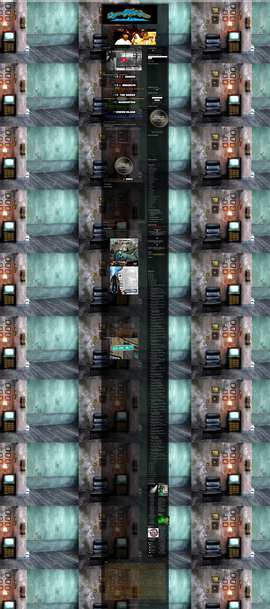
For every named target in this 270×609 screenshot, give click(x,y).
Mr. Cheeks (112, 584)
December (153, 280)
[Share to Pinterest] (132, 179)
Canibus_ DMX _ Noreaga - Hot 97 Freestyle (162, 527)
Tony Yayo (155, 594)
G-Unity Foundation (129, 574)
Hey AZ (150, 183)
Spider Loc (137, 593)
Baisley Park (128, 564)
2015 (150, 273)
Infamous (153, 577)
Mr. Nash (152, 498)
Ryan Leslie (115, 592)
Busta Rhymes (133, 567)
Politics (147, 586)
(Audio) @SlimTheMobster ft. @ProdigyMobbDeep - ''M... (156, 374)
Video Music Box (141, 597)
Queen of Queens (160, 587)
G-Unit (120, 574)
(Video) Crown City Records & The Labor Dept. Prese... (157, 299)
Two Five (151, 595)
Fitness (123, 573)
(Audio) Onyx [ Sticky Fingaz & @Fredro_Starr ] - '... (156, 417)
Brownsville (126, 567)
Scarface (129, 592)
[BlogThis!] (128, 179)
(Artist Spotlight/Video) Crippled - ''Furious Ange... (157, 356)
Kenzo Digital (158, 579)
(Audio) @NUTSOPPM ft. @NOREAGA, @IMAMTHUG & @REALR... (157, 400)
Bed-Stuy (108, 180)
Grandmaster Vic (108, 576)
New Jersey (134, 584)
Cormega (163, 568)
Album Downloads (144, 563)
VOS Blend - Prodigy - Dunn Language (161, 509)
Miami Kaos (119, 583)
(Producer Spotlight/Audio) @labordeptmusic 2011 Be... (156, 383)
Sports (142, 593)
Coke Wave (135, 568)
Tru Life (124, 595)
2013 (150, 275)
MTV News (151, 582)
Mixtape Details (135, 583)
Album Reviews (153, 563)
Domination (150, 572)
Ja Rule (115, 578)
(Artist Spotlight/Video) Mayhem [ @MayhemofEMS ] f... (157, 431)
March (152, 472)
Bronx (111, 567)
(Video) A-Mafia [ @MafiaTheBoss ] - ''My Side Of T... (157, 329)
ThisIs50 (151, 204)
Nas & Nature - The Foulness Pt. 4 (162, 536)
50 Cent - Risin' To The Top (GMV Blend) (162, 506)
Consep (158, 568)
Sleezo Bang (122, 593)
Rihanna (121, 591)
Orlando (124, 586)
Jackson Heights (123, 578)
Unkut (150, 205)
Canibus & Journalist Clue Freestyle (162, 531)
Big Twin (142, 566)
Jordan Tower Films (130, 579)
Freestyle (156, 573)
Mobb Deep (157, 583)
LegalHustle (154, 581)
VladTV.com (155, 597)
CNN (139, 567)
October (152, 283)
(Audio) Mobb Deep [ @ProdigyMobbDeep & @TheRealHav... (155, 341)
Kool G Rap (111, 581)
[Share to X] (129, 179)
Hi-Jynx (152, 521)
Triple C (120, 595)
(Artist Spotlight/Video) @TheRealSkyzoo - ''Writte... (156, 289)
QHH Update (152, 587)
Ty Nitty (155, 595)
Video (141, 180)
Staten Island (156, 593)
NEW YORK (123, 584)
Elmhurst (156, 572)
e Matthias (153, 552)
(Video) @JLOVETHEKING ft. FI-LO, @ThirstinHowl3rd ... (157, 323)
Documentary (133, 572)
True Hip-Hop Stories (131, 595)
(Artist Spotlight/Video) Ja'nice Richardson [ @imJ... (156, 444)
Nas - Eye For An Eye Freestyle (162, 549)
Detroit (116, 572)
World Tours (125, 598)
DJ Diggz (152, 569)
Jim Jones (161, 578)
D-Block (134, 569)
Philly (129, 586)
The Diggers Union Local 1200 (156, 219)
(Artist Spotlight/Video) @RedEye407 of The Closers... (157, 305)
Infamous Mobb (162, 577)
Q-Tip (114, 587)
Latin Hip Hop (140, 581)
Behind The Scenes (118, 566)
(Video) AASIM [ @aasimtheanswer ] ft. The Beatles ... (157, 332)
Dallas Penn (151, 171)
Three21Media (141, 594)
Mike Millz (152, 503)
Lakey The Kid (124, 581)
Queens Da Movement (119, 588)
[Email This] (126, 179)
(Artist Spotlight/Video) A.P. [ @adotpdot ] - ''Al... (156, 428)
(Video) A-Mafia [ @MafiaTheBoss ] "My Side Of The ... (157, 308)
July (152, 465)
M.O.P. (145, 582)
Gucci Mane (115, 576)
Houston (117, 577)
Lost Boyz (140, 582)
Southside (129, 593)
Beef (111, 566)
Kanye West (151, 579)
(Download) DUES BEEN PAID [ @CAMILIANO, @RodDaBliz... (157, 296)
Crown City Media (152, 169)
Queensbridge (141, 588)
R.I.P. (164, 588)
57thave (150, 166)
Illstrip (152, 514)
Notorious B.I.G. (113, 586)
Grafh (158, 574)
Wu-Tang (132, 598)
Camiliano (152, 567)
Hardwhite (133, 576)
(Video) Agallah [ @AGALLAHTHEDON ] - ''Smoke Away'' (158, 459)
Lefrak (146, 581)
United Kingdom (108, 597)
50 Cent (113, 563)
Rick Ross (116, 591)
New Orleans (142, 584)
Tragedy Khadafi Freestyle (162, 546)
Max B (161, 582)
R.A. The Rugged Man (152, 588)
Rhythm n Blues (108, 591)
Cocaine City (128, 568)
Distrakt (152, 510)
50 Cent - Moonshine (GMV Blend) (161, 503)
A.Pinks (152, 504)
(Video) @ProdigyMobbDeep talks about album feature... (157, 362)
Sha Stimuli (151, 592)
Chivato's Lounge (152, 168)
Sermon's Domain (152, 197)
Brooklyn (112, 180)
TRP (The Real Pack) (152, 501)
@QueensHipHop (157, 88)
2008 (150, 482)
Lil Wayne (110, 582)
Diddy (121, 572)
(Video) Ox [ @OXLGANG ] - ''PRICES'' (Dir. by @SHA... (156, 441)
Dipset (126, 572)
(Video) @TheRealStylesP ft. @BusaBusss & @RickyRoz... (157, 350)
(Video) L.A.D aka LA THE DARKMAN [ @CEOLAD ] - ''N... (158, 347)
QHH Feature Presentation (134, 587)
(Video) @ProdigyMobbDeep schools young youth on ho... (157, 391)
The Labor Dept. (152, 200)
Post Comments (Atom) (114, 225)
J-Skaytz (152, 502)
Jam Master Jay (137, 578)
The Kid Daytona (152, 522)
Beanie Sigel (160, 564)
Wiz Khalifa (119, 598)
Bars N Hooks (153, 564)
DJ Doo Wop (159, 569)
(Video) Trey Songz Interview (157, 131)
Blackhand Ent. (150, 566)
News (148, 584)
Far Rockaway (114, 573)
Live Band (116, 582)
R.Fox (160, 588)
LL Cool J (118, 581)
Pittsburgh (141, 586)
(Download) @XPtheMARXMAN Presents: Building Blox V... (156, 386)
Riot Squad (134, 591)
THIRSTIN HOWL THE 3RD (152, 517)
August (152, 463)
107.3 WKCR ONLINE (153, 217)
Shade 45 (156, 592)
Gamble (152, 520)
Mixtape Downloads (146, 583)
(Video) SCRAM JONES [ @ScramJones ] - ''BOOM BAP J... (158, 447)
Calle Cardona (146, 567)
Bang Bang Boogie (136, 564)
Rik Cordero (127, 591)
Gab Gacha (137, 574)
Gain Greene (143, 574)
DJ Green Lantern (120, 571)
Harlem (138, 576)
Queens (107, 588)
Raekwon (109, 590)
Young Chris (151, 598)
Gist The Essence (152, 509)
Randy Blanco (116, 590)
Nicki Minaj (154, 584)
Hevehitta (160, 576)
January (152, 476)
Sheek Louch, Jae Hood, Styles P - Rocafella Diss (162, 538)
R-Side (152, 499)
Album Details (134, 563)
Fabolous (106, 573)
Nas (129, 584)
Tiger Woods (148, 594)
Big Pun (137, 566)
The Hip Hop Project (153, 199)
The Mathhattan (152, 202)
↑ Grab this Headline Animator (157, 51)
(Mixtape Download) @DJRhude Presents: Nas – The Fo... (156, 394)
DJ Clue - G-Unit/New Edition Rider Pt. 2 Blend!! (162, 498)
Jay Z (149, 578)
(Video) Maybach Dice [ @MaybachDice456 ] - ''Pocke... (157, 344)
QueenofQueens (153, 548)
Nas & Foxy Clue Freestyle (162, 544)
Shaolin (161, 592)
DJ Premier (128, 571)
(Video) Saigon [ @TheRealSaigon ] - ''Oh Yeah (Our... (157, 389)
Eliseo (152, 505)
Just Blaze (145, 579)
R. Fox (152, 497)
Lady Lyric (152, 512)
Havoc (145, 576)
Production (109, 587)
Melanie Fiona (152, 496)
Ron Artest (151, 194)
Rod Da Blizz (141, 591)
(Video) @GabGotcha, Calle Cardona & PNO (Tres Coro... (158, 337)
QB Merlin (151, 191)
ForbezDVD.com (126, 180)
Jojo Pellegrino (121, 579)
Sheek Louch (107, 593)
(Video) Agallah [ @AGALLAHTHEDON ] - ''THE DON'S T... (158, 404)
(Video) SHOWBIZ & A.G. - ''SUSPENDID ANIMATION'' (156, 326)
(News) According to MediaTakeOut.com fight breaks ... (157, 453)
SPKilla (131, 48)
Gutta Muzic (121, 576)
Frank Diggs (149, 573)
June (152, 467)
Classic (121, 568)
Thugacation (136, 180)
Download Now (157, 235)
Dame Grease (157, 571)
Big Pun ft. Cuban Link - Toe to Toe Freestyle (162, 541)
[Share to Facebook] (130, 179)
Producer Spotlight (161, 586)
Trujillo (152, 493)
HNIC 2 (127, 576)
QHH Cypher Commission (123, 587)
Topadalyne (161, 594)
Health (150, 576)
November (153, 281)
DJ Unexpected (143, 571)
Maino (156, 582)
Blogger (147, 604)
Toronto (106, 595)
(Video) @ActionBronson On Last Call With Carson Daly (158, 302)
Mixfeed (150, 188)
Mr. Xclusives (152, 190)
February (152, 474)
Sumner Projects (110, 594)
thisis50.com (116, 599)
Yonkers (138, 598)
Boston (106, 567)
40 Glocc (106, 563)
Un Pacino (161, 595)
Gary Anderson (152, 545)
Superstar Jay (118, 594)
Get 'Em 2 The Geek (153, 179)
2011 (150, 278)
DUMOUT (150, 571)
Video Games (133, 597)
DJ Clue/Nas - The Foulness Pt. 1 (162, 534)
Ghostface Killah (152, 574)
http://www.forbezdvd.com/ (134, 129)
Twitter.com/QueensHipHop (124, 327)
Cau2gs (163, 567)
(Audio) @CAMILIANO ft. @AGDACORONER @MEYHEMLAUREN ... (155, 413)
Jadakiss (130, 578)
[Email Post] (124, 179)
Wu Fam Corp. (152, 207)
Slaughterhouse (115, 593)
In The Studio (137, 577)
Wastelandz (112, 598)
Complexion (152, 523)
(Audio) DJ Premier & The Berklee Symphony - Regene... (157, 314)
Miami (113, 583)
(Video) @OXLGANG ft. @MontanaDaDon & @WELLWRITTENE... (155, 311)
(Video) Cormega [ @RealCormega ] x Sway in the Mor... (158, 407)
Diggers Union (152, 172)
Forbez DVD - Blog (153, 221)
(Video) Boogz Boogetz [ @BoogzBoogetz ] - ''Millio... (156, 422)
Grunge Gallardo (152, 515)
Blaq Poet (157, 566)
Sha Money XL (144, 592)
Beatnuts (106, 566)
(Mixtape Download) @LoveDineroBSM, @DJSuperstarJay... (155, 437)
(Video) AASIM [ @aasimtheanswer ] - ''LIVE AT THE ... (158, 371)
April (152, 470)
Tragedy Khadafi (113, 595)
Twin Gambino (145, 595)
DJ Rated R (135, 571)
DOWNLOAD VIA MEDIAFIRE (124, 334)
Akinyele (127, 563)
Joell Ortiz (114, 579)
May (152, 469)
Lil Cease (160, 581)
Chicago (108, 568)
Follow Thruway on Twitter (124, 71)
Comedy (141, 568)
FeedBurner (160, 102)
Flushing (133, 573)
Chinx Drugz (114, 568)
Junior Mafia (138, 579)
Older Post (142, 222)
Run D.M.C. (109, 592)
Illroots (150, 185)
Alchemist (160, 563)
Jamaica (143, 578)
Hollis (112, 577)
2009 (150, 480)
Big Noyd (132, 566)
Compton (153, 568)
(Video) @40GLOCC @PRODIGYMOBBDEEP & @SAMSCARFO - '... (156, 450)
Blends (162, 566)
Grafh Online (151, 180)
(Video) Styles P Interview (157, 132)
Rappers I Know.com (152, 508)
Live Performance (123, 582)
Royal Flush (155, 591)
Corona (109, 569)
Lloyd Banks (132, 582)
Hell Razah (155, 576)
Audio (121, 564)
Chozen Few (152, 506)
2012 (150, 276)
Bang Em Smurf (145, 564)
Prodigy (153, 586)
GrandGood (151, 182)
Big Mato (126, 566)
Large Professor (132, 581)
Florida (128, 573)
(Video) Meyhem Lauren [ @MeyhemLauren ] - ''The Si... (157, 420)
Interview (109, 578)
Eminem (161, 572)
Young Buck (144, 598)
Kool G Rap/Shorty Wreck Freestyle (162, 553)
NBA (118, 584)
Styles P (163, 593)
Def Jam (111, 572)
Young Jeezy (158, 598)
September (153, 462)
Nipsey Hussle (152, 495)
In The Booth (130, 577)
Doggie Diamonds (123, 129)
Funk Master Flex (113, 574)
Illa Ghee (123, 577)
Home (124, 222)
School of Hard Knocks (136, 592)
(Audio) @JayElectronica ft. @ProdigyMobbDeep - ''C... (156, 380)
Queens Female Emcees (131, 588)
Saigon (124, 592)
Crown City (128, 569)
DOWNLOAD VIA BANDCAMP (124, 332)
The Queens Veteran (153, 550)
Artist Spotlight (113, 564)
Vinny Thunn (148, 597)
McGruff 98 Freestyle (162, 551)
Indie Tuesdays (146, 577)
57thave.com (120, 563)
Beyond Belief (152, 518)
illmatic (111, 599)
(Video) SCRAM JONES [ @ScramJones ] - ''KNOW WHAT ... (158, 359)
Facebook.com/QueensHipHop (124, 329)
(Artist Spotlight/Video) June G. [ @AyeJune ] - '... (157, 317)
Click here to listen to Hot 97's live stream (152, 539)
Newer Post (106, 222)
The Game (125, 594)
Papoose (123, 128)
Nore (106, 586)
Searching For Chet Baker (154, 196)
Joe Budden (107, 579)
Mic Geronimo (127, 583)
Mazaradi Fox (107, 583)
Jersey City (154, 578)
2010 (150, 478)
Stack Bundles (148, 593)
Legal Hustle (151, 186)
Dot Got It (151, 174)
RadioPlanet (151, 193)
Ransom (123, 590)
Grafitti (162, 574)
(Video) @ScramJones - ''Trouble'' (157, 291)
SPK (120, 592)
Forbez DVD (151, 176)
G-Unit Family (152, 177)
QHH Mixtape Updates (145, 587)
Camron (158, 567)
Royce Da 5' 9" (162, 591)
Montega (152, 511)
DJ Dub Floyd (112, 571)
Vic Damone (116, 597)
